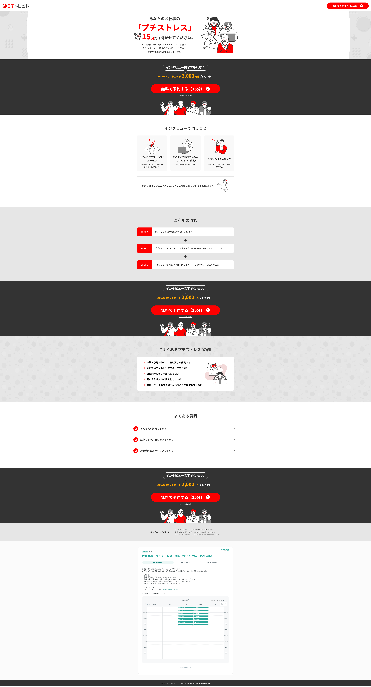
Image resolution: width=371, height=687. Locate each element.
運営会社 (163, 683)
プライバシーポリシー (173, 683)
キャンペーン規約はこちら (185, 95)
